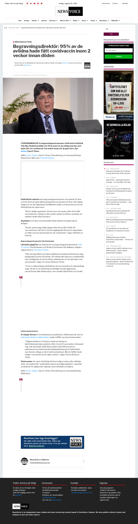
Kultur (84, 20)
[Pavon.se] (119, 117)
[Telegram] (41, 3)
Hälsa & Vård (64, 20)
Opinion (44, 20)
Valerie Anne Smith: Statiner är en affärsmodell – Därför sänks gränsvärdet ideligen (119, 250)
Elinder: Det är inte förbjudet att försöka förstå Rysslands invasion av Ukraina (119, 191)
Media (75, 20)
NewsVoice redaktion (39, 460)
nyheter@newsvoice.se (40, 463)
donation (18, 495)
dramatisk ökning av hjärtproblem (35, 337)
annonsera (27, 65)
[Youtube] (34, 3)
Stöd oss (66, 63)
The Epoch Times (41, 250)
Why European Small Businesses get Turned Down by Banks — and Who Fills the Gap (118, 202)
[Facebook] (27, 3)
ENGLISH (114, 20)
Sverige (26, 20)
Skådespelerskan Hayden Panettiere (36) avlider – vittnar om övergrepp (119, 239)
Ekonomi (53, 20)
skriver (24, 151)
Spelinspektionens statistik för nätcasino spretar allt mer (43, 28)
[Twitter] (30, 3)
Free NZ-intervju (47, 158)
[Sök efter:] (119, 29)
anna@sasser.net (48, 497)
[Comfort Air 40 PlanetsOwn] (119, 92)
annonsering (56, 500)
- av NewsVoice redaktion (39, 75)
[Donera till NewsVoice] (52, 442)
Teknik (93, 20)
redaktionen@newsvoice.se (81, 493)
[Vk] (38, 3)
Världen (34, 20)
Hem (20, 20)
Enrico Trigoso (32, 155)
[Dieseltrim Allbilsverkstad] (119, 139)
